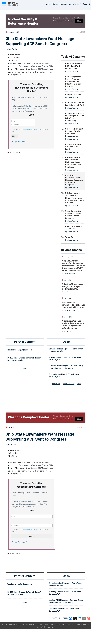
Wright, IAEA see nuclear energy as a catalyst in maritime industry (73, 286)
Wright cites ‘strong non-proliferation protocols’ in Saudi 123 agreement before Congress (73, 324)
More (25, 368)
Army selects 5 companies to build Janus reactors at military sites (73, 304)
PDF (77, 21)
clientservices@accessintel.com (28, 129)
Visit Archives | (58, 21)
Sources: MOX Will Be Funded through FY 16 (74, 103)
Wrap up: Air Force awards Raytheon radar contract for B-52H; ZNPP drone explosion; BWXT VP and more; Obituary (73, 265)
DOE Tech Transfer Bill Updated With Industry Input (73, 65)
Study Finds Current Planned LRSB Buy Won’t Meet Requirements (74, 132)
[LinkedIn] (79, 618)
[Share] (88, 618)
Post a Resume (68, 384)
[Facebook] (70, 618)
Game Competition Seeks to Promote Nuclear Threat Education (73, 214)
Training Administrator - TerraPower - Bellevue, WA (65, 358)
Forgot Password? (19, 141)
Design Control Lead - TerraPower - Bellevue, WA (64, 375)
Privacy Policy (42, 624)
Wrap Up (69, 237)
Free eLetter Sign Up (75, 4)
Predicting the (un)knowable (19, 349)
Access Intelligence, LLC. (12, 624)
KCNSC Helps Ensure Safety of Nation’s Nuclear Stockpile (24, 358)
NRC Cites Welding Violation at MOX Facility (73, 146)
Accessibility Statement (45, 627)
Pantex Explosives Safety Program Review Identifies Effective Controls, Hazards (73, 81)
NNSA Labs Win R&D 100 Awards (74, 227)
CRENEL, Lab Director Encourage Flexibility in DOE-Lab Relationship (74, 117)
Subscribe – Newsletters (59, 4)
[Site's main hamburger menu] (4, 3)
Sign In (85, 4)
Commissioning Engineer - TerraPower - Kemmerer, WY (66, 349)
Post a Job (56, 384)
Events (48, 4)
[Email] (84, 618)
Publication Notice (73, 94)
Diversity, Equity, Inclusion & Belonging (75, 624)
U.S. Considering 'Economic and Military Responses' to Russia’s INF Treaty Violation (74, 198)
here (31, 106)
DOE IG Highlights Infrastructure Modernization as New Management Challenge (73, 162)
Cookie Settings (54, 624)
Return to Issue (68, 21)
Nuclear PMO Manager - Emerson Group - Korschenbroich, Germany (66, 366)
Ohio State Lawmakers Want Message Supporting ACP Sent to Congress (74, 180)
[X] (75, 618)
